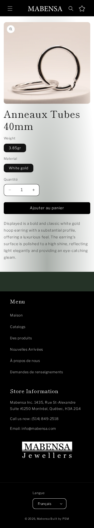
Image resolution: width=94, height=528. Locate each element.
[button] (10, 8)
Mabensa (43, 518)
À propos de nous (25, 360)
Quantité (11, 179)
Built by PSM (59, 518)
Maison (16, 315)
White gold (18, 168)
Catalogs (18, 327)
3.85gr (15, 148)
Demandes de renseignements (36, 372)
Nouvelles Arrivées (26, 349)
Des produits (21, 338)
